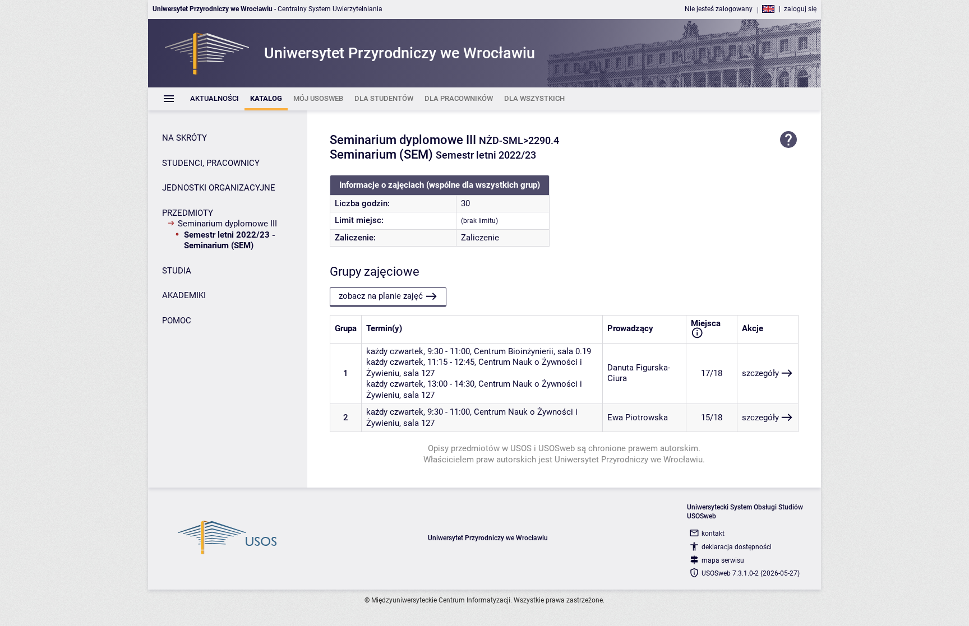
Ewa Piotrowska (637, 417)
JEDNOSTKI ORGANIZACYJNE (218, 188)
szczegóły (760, 373)
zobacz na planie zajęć (381, 296)
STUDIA (176, 271)
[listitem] (214, 98)
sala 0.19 (574, 351)
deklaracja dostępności (737, 547)
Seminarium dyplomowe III (227, 224)
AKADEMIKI (184, 295)
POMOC (176, 321)
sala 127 (419, 373)
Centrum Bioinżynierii (513, 351)
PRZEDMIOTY (187, 213)
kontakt (713, 533)
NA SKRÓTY (184, 138)
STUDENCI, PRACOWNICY (211, 163)
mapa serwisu (723, 560)
